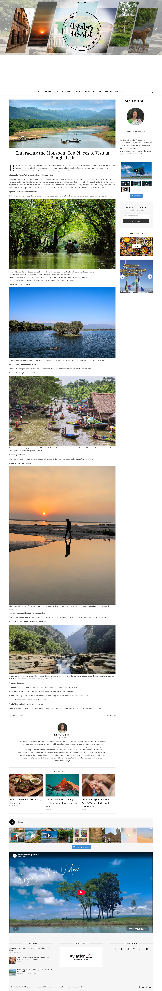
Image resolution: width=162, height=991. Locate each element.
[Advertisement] (81, 71)
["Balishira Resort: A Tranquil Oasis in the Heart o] (97, 835)
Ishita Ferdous (17, 716)
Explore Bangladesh (115, 92)
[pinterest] (85, 3)
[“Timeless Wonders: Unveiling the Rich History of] (113, 835)
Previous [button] (122, 276)
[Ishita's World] (81, 31)
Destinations (63, 92)
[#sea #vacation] (33, 835)
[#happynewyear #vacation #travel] (17, 835)
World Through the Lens (88, 92)
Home (37, 92)
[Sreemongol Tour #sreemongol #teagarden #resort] (81, 835)
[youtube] (78, 3)
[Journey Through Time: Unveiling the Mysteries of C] (145, 835)
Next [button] (150, 276)
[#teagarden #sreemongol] (129, 835)
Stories (47, 92)
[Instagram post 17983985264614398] (49, 835)
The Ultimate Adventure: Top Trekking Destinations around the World (62, 803)
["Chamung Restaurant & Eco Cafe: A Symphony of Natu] (65, 835)
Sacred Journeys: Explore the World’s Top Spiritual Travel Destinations (95, 803)
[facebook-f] (75, 3)
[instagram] (82, 3)
